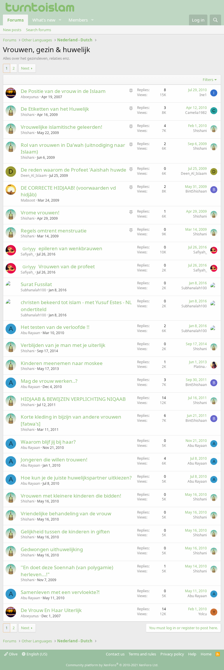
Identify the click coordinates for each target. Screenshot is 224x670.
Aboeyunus (30, 96)
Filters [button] (208, 79)
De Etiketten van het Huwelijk (55, 108)
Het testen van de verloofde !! (55, 327)
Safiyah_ (27, 254)
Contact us (115, 654)
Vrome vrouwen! (40, 212)
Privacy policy (172, 654)
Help (192, 654)
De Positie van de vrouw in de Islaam (63, 91)
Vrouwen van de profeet (66, 266)
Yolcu (202, 613)
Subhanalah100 (33, 290)
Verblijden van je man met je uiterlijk (63, 345)
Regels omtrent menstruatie (54, 230)
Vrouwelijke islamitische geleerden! (61, 127)
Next (25, 68)
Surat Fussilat (36, 284)
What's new (43, 20)
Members (78, 20)
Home (206, 654)
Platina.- (200, 366)
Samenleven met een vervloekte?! (60, 592)
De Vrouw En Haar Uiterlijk (51, 610)
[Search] (215, 20)
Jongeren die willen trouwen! (54, 459)
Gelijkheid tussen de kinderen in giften (65, 531)
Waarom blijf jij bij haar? (48, 441)
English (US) (36, 654)
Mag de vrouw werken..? (49, 381)
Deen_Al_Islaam (34, 175)
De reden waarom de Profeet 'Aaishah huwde (73, 169)
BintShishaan (196, 191)
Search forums (38, 29)
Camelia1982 (196, 112)
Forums (15, 20)
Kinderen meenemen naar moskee (62, 363)
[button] (60, 20)
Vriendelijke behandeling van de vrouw (66, 513)
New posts (12, 29)
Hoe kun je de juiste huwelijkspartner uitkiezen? (76, 477)
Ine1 (203, 94)
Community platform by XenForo (112, 665)
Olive (13, 654)
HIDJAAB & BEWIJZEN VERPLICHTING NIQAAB (73, 399)
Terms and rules (142, 654)
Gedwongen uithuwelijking (52, 549)
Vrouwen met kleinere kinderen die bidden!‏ (71, 495)
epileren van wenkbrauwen (70, 248)
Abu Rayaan (30, 332)
